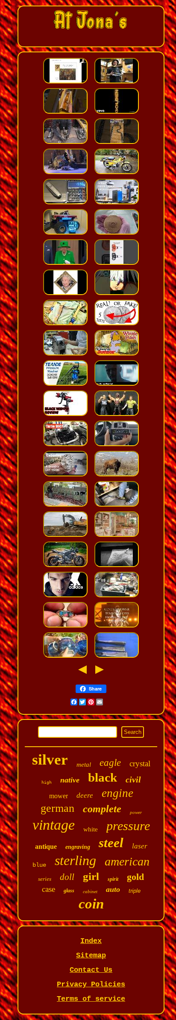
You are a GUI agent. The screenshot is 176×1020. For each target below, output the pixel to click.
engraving (77, 847)
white (90, 829)
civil (133, 779)
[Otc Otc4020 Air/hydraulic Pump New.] (116, 506)
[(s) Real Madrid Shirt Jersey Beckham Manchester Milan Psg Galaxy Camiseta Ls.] (65, 597)
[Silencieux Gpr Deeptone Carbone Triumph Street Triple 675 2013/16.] (65, 566)
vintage (53, 825)
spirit (113, 879)
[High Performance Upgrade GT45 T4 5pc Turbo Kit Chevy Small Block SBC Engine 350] (65, 445)
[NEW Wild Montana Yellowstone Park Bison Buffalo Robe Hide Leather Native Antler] (116, 476)
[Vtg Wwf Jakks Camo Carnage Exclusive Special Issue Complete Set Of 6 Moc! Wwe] (116, 415)
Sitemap (91, 955)
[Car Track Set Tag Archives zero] (116, 143)
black (102, 777)
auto (113, 889)
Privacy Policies (91, 984)
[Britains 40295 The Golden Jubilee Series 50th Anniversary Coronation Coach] (65, 264)
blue (39, 865)
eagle (110, 762)
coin (91, 903)
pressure (128, 826)
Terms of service (91, 999)
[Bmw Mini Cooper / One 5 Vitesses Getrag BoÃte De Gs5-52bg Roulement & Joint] (65, 143)
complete (102, 808)
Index (91, 941)
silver (50, 759)
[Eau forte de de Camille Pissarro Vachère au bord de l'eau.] (116, 566)
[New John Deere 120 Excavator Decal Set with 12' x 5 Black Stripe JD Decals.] (65, 536)
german (57, 808)
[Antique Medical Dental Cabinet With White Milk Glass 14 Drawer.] (116, 597)
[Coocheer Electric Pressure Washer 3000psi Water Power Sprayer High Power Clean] (65, 385)
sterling (75, 860)
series (44, 879)
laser (139, 846)
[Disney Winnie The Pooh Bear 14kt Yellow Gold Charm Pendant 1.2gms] (116, 355)
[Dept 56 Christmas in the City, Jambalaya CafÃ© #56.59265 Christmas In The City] (65, 173)
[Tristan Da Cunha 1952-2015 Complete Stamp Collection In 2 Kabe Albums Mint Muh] (65, 294)
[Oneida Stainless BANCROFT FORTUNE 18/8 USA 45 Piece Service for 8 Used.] (116, 657)
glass (69, 891)
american (127, 861)
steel (111, 842)
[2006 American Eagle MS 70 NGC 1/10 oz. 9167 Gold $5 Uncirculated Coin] (116, 325)
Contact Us (91, 970)
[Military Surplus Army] (65, 325)
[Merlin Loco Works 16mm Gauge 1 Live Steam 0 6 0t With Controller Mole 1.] (65, 506)
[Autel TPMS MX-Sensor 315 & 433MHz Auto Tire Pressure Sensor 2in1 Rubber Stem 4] (116, 264)
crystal (139, 763)
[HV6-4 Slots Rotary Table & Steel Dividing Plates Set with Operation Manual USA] (65, 355)
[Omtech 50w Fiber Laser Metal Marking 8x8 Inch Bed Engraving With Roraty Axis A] (116, 204)
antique (46, 846)
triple (135, 891)
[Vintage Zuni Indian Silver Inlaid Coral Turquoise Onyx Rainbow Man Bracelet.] (65, 627)
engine (117, 793)
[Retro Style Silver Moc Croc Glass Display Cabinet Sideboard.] (116, 536)
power (136, 812)
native (69, 780)
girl (91, 876)
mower (58, 795)
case (48, 889)
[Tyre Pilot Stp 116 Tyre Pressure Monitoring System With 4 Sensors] (116, 445)
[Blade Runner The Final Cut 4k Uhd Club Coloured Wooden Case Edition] (116, 385)
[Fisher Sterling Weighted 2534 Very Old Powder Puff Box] (116, 234)
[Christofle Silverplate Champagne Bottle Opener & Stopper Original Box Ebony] (65, 113)
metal (83, 764)
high (46, 782)
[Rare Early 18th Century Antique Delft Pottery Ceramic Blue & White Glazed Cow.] (65, 657)
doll (67, 877)
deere (84, 795)
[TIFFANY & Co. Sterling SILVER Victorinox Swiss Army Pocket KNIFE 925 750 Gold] (65, 204)
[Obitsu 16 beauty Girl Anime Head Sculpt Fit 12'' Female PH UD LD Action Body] (116, 294)
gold (135, 876)
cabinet (90, 891)
